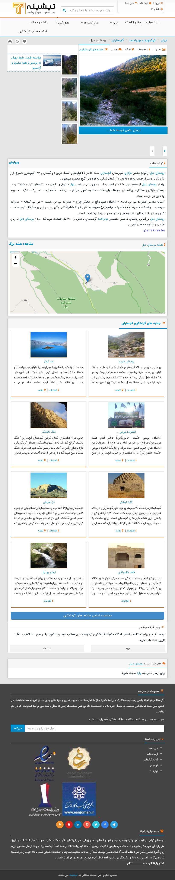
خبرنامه (130, 3)
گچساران (118, 40)
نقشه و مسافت (38, 22)
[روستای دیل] (123, 90)
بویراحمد (103, 218)
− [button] (15, 263)
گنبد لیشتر (126, 502)
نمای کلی (63, 22)
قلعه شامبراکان (126, 572)
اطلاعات (131, 390)
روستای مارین (126, 361)
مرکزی (128, 173)
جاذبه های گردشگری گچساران (140, 323)
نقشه (118, 390)
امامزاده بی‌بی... (126, 431)
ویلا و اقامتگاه (133, 22)
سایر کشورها (90, 22)
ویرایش (14, 162)
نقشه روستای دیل (152, 244)
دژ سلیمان (49, 502)
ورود (157, 3)
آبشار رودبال (49, 572)
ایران (115, 22)
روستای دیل (157, 173)
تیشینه (73, 875)
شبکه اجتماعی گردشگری (33, 31)
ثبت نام (144, 3)
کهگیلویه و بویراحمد (142, 40)
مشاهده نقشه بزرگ (21, 243)
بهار (72, 184)
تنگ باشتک (49, 431)
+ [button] (15, 257)
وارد (139, 673)
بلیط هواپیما (152, 22)
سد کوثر (49, 361)
